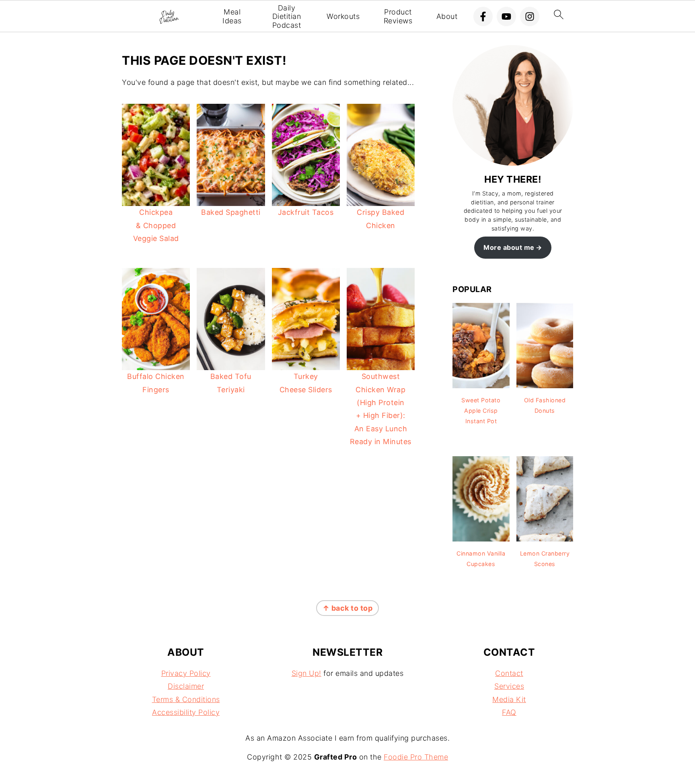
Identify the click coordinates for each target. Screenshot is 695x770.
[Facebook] (483, 16)
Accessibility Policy (186, 712)
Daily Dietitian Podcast (286, 16)
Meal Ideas (232, 16)
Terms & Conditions (186, 699)
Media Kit (509, 699)
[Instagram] (530, 16)
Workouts (343, 16)
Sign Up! (306, 673)
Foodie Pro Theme (416, 757)
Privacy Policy (186, 673)
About (447, 16)
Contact (509, 673)
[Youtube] (506, 16)
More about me (509, 247)
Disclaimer (186, 686)
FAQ (509, 712)
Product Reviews (398, 16)
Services (509, 686)
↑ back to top (348, 608)
